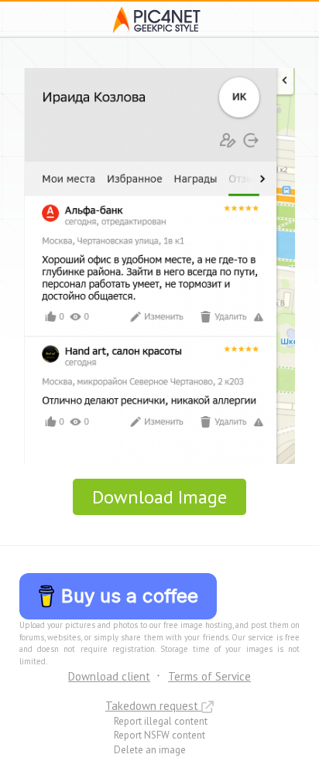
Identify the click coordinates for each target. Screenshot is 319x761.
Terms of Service (209, 676)
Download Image (159, 497)
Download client (109, 676)
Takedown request (153, 705)
